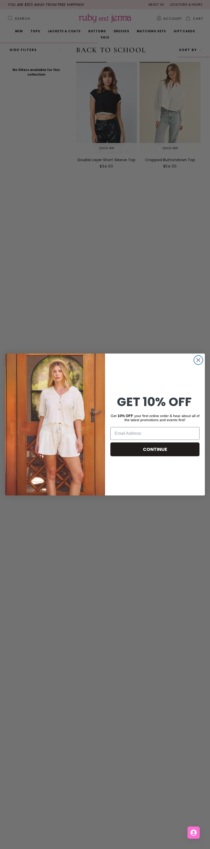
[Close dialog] (198, 360)
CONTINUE (155, 449)
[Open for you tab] (193, 832)
